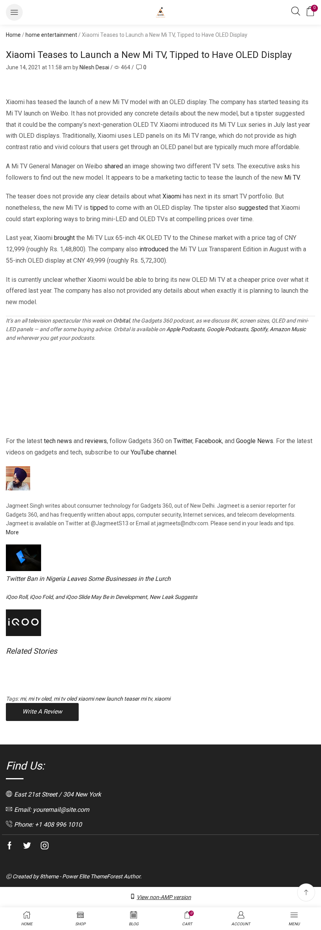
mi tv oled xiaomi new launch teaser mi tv (103, 699)
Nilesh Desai (94, 67)
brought (64, 238)
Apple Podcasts (185, 329)
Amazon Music (288, 329)
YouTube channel (153, 452)
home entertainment (51, 35)
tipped (99, 207)
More (12, 532)
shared (113, 166)
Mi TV (291, 177)
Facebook (208, 441)
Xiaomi (171, 196)
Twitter (182, 441)
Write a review (42, 711)
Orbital (121, 320)
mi (23, 699)
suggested (253, 207)
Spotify (259, 329)
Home (13, 35)
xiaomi (162, 699)
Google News (254, 441)
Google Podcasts (227, 329)
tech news (58, 441)
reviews (96, 441)
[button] (14, 12)
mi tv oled (39, 699)
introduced (153, 249)
